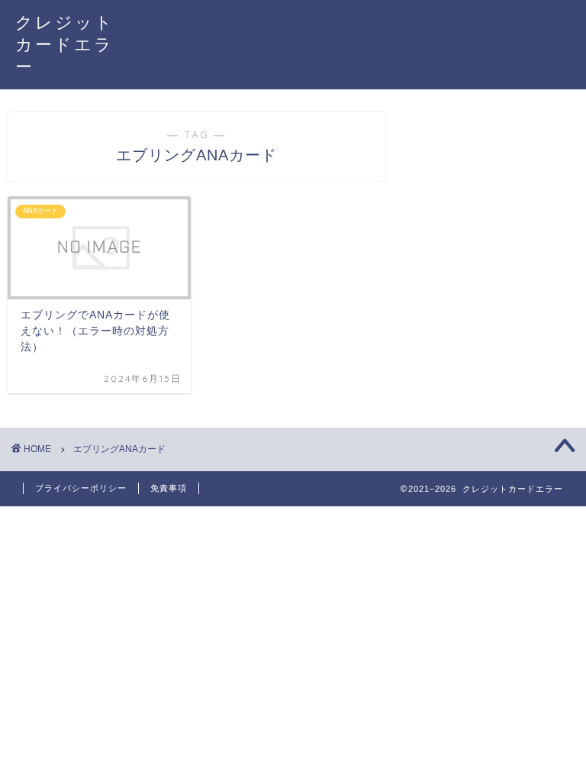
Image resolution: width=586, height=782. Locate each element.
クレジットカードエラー (64, 43)
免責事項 (168, 488)
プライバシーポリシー (81, 488)
